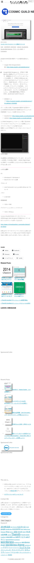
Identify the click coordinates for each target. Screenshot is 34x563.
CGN (2, 47)
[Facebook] (13, 2)
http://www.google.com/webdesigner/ (18, 67)
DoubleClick (25, 47)
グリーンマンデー (6, 550)
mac (22, 529)
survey (9, 535)
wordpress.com (17, 542)
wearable (9, 537)
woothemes (17, 539)
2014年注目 (5, 526)
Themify (16, 534)
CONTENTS (7, 47)
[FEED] (23, 2)
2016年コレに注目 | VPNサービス (21, 424)
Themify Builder (25, 535)
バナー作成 (20, 49)
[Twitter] (11, 2)
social (20, 531)
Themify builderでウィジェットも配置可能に (14, 300)
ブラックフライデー (24, 552)
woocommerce (10, 539)
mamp (25, 529)
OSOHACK (13, 47)
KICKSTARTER (16, 529)
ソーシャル (14, 552)
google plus (9, 529)
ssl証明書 (4, 534)
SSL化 (28, 531)
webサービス (20, 537)
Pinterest (3, 532)
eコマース (21, 526)
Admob (19, 47)
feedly (27, 527)
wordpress (7, 542)
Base (12, 527)
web (14, 537)
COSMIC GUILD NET (15, 559)
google (3, 529)
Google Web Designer (6, 49)
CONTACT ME (6, 514)
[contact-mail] (26, 2)
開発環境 (10, 555)
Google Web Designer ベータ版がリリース (13, 44)
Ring (7, 532)
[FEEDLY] (21, 2)
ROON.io (11, 532)
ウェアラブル (24, 547)
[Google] (16, 2)
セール (8, 552)
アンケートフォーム (13, 547)
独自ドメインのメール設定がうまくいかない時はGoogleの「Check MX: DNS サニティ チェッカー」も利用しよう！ (17, 436)
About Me (14, 490)
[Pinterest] (18, 2)
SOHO (24, 532)
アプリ (14, 49)
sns (15, 531)
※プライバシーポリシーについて (13, 494)
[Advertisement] (12, 366)
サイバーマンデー (18, 550)
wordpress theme (15, 544)
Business (15, 527)
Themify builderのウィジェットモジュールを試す (15, 303)
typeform (3, 537)
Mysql (28, 529)
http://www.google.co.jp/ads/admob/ (20, 118)
